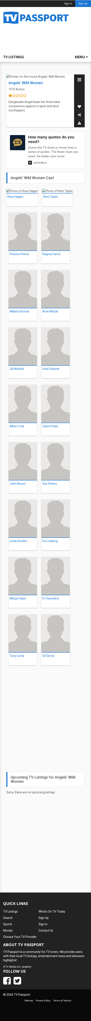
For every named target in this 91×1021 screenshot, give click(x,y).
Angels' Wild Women (25, 83)
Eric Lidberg (50, 541)
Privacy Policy (43, 1000)
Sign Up (83, 3)
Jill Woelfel (17, 369)
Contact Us (46, 930)
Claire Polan (50, 426)
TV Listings (13, 57)
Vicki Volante (50, 369)
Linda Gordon (18, 541)
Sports (7, 924)
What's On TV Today (52, 911)
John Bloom (18, 483)
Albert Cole (17, 426)
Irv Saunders (50, 598)
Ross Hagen (15, 196)
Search (8, 918)
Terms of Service (62, 1000)
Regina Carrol (51, 254)
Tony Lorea (17, 655)
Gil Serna (48, 655)
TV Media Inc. (13, 966)
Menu (80, 57)
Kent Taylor (50, 196)
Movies (8, 930)
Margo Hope (18, 598)
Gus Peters (49, 483)
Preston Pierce (19, 254)
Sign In (43, 924)
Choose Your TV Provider (20, 937)
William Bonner (19, 311)
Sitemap (28, 1000)
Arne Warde (50, 311)
